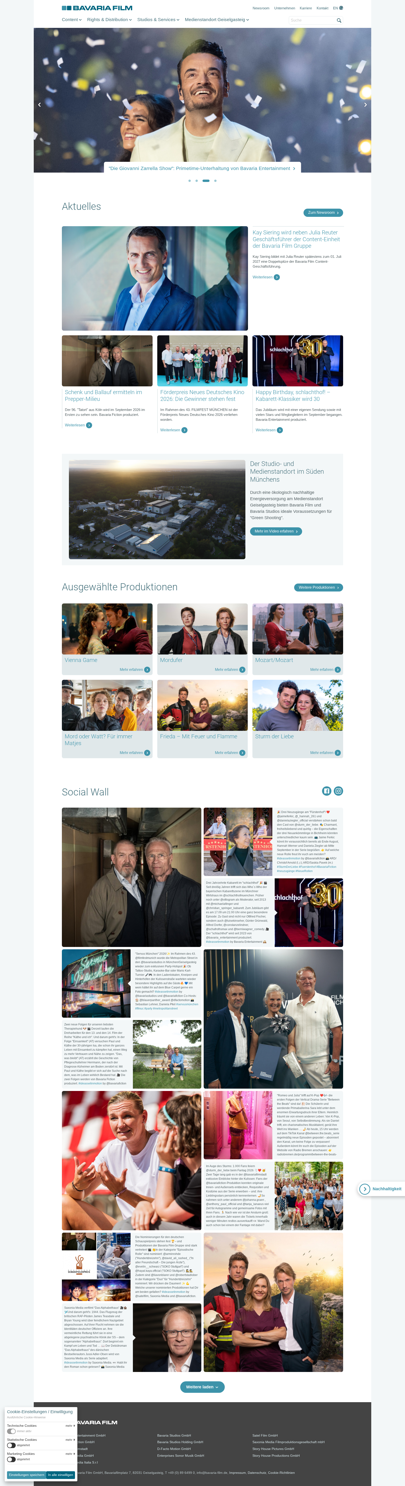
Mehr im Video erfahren (274, 531)
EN (335, 8)
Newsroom (261, 8)
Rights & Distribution (107, 19)
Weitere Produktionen (317, 587)
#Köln (180, 874)
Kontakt (322, 8)
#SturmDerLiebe (287, 867)
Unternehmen (284, 8)
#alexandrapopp (83, 1182)
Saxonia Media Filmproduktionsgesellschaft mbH (288, 1442)
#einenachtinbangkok (230, 1047)
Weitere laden (200, 1387)
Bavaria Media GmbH (78, 1455)
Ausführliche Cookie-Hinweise (26, 1417)
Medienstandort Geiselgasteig (215, 19)
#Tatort (167, 874)
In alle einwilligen (60, 1475)
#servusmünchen (187, 1004)
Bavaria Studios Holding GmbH (180, 1442)
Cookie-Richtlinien (281, 1473)
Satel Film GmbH (265, 1435)
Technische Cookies (22, 1425)
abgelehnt (23, 1445)
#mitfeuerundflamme (229, 1318)
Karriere (306, 8)
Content (70, 19)
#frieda (297, 1311)
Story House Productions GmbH (276, 1455)
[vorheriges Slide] (39, 105)
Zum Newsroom (321, 212)
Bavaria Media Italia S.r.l (80, 1462)
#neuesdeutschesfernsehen (236, 1053)
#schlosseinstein (127, 1176)
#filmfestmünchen (267, 1047)
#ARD (111, 880)
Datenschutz (257, 1473)
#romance (269, 1318)
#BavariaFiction (326, 867)
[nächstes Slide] (365, 105)
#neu (254, 1318)
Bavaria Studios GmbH (174, 1435)
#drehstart (153, 1176)
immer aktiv (24, 1431)
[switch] (19, 1431)
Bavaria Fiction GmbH (78, 1442)
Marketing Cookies (21, 1453)
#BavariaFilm (147, 874)
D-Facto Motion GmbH (174, 1449)
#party (148, 1008)
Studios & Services (156, 19)
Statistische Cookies (22, 1439)
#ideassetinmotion (123, 867)
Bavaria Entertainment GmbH (83, 1435)
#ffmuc (139, 1008)
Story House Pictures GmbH (273, 1449)
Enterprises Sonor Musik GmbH (180, 1455)
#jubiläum (173, 1176)
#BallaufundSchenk (86, 880)
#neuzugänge (286, 871)
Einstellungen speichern (26, 1475)
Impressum (237, 1473)
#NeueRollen (304, 871)
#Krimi (124, 880)
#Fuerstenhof (307, 867)
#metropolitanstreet (165, 1008)
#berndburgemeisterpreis (302, 1041)
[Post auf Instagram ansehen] (238, 842)
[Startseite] (97, 8)
